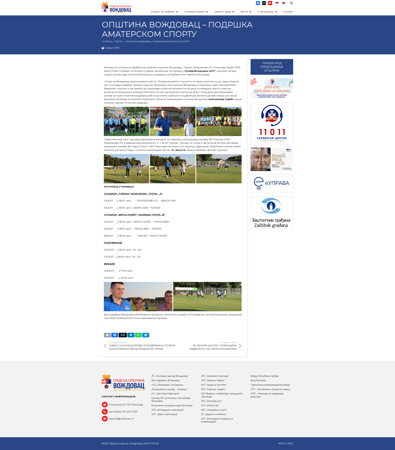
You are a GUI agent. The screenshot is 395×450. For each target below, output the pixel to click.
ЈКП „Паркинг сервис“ (213, 389)
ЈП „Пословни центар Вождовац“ (169, 376)
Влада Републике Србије (265, 376)
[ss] (272, 123)
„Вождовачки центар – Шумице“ (169, 389)
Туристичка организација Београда (270, 384)
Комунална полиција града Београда (171, 405)
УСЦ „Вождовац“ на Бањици (167, 384)
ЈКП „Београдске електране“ (167, 410)
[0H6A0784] (172, 168)
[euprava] (272, 184)
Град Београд (258, 380)
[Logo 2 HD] (272, 213)
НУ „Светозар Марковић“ (165, 393)
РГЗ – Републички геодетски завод (270, 389)
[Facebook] (258, 3)
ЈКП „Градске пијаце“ (213, 380)
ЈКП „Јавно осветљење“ (164, 414)
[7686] (272, 88)
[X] (264, 3)
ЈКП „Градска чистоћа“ (213, 384)
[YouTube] (270, 3)
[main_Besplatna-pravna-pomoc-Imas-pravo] (272, 159)
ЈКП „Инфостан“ (210, 405)
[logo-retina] (116, 7)
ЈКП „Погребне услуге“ (214, 410)
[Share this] (114, 335)
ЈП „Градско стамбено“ (214, 414)
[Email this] (107, 335)
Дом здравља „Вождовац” (165, 380)
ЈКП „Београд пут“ (211, 401)
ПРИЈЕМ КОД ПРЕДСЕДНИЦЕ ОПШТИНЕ (271, 66)
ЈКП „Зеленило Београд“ (215, 376)
